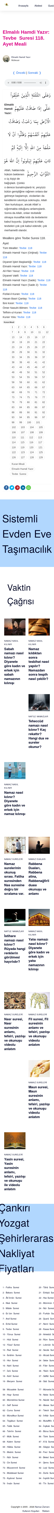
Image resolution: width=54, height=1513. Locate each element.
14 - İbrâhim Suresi (12, 1355)
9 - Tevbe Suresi (11, 1329)
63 (13, 387)
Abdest (38, 5)
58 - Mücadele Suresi (13, 1389)
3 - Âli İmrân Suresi (12, 1297)
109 (41, 432)
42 (43, 362)
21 (36, 342)
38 (13, 362)
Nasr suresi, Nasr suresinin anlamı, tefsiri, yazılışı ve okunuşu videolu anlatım (15, 1034)
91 (36, 412)
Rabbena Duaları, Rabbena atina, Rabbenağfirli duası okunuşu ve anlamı (38, 878)
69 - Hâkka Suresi (11, 1446)
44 (20, 367)
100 (29, 422)
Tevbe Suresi (19, 474)
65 (28, 387)
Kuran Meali (9, 322)
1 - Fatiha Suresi (11, 1287)
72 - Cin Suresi (10, 1462)
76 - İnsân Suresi (11, 1483)
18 (13, 342)
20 (28, 342)
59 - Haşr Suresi (11, 1394)
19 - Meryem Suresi (12, 1381)
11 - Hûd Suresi (10, 1339)
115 (22, 442)
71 (36, 392)
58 (13, 382)
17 (43, 337)
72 (43, 392)
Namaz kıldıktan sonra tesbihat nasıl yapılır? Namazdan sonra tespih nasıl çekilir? (38, 663)
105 (41, 427)
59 (20, 382)
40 (28, 362)
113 (40, 437)
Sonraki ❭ (34, 72)
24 (20, 347)
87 (43, 407)
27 (43, 347)
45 (28, 367)
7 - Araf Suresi (9, 1318)
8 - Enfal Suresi (10, 1323)
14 (20, 337)
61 (36, 382)
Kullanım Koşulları (30, 1510)
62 (43, 382)
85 (28, 407)
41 (36, 362)
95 (28, 417)
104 (32, 427)
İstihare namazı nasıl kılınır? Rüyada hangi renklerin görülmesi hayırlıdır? (14, 948)
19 (20, 342)
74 (20, 397)
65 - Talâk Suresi (11, 1425)
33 (13, 357)
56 (36, 377)
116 (31, 442)
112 (31, 437)
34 (20, 357)
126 (14, 457)
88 (13, 412)
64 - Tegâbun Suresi (13, 1420)
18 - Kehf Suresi (11, 1376)
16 (36, 337)
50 (28, 372)
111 (22, 437)
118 (14, 447)
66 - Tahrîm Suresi (12, 1431)
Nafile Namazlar (38, 716)
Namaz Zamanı (42, 1506)
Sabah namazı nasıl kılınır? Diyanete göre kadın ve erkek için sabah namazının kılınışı (14, 665)
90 (28, 412)
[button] (23, 5)
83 (13, 407)
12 (47, 332)
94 (20, 417)
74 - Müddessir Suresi (13, 1472)
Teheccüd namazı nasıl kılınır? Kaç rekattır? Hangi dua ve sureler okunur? (38, 734)
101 (38, 422)
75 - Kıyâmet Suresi (12, 1478)
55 (28, 377)
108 (32, 432)
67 (43, 387)
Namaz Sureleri (13, 859)
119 (22, 447)
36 (36, 357)
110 (14, 437)
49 (20, 372)
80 (28, 402)
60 (28, 382)
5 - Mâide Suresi (11, 1308)
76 (36, 397)
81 (36, 402)
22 (43, 342)
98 (13, 422)
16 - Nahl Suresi (11, 1365)
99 (20, 422)
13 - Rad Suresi (10, 1349)
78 (13, 402)
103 (23, 427)
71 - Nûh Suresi (10, 1457)
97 (43, 417)
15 (28, 337)
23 (13, 347)
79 (20, 402)
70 (28, 392)
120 (31, 447)
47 (43, 367)
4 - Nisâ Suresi (10, 1302)
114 (14, 442)
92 (43, 412)
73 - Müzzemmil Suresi (14, 1467)
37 (43, 357)
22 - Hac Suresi (46, 1297)
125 (41, 452)
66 (36, 387)
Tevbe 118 (25, 248)
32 (43, 352)
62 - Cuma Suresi (11, 1410)
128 (32, 457)
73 (13, 397)
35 (28, 357)
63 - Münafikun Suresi (13, 1415)
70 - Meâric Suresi (12, 1452)
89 (20, 412)
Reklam (46, 1510)
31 (36, 352)
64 (20, 387)
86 (36, 407)
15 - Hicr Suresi (10, 1360)
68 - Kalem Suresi (11, 1441)
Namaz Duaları (37, 859)
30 (28, 352)
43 (13, 367)
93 (13, 417)
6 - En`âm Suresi (11, 1313)
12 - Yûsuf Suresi (11, 1344)
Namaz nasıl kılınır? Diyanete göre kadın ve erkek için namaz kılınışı (14, 803)
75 (28, 397)
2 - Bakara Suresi (11, 1292)
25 (28, 347)
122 (14, 452)
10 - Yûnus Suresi (11, 1334)
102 (14, 427)
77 (43, 397)
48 (13, 372)
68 (13, 392)
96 (36, 417)
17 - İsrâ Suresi (10, 1370)
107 (23, 432)
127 (23, 457)
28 (13, 352)
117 (40, 442)
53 (13, 377)
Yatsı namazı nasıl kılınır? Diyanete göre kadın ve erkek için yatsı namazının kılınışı (38, 954)
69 (20, 392)
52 (43, 372)
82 (43, 402)
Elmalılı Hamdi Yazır (20, 57)
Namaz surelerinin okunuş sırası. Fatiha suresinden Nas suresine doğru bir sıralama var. (14, 878)
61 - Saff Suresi (10, 1405)
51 (36, 372)
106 (14, 432)
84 (20, 407)
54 (20, 377)
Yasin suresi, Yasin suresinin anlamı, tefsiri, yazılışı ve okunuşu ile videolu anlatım (15, 1174)
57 (43, 377)
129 (41, 457)
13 (13, 337)
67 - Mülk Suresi (11, 1436)
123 (23, 452)
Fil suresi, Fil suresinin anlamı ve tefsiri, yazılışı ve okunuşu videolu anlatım (39, 1032)
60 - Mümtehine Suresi (13, 1399)
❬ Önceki (19, 72)
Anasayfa (23, 5)
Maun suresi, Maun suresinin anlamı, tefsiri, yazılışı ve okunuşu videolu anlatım (39, 1102)
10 (32, 332)
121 (40, 447)
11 (39, 332)
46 (36, 367)
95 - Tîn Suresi (46, 1483)
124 (32, 452)
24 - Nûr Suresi (46, 1308)
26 (36, 347)
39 (20, 362)
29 (20, 352)
